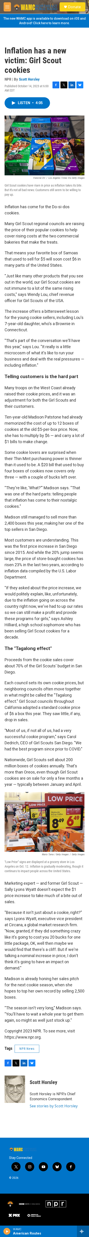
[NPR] (56, 1203)
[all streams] (83, 1231)
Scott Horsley (29, 79)
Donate (74, 7)
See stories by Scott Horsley (54, 1105)
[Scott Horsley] (15, 1089)
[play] (7, 1231)
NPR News (26, 1048)
